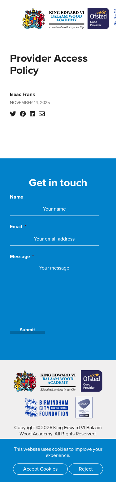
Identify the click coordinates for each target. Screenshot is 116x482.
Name (16, 197)
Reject (86, 469)
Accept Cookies (40, 469)
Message (22, 257)
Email (18, 227)
